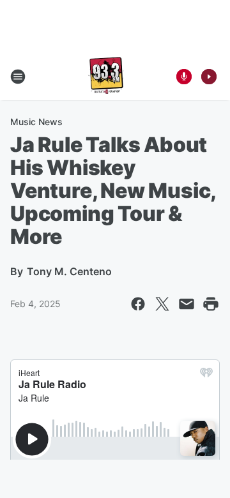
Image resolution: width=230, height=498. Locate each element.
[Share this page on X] (162, 304)
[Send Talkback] (184, 76)
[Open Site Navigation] (18, 76)
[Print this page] (211, 304)
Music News (36, 121)
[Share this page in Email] (186, 304)
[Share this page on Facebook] (138, 304)
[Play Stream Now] (209, 76)
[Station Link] (106, 76)
